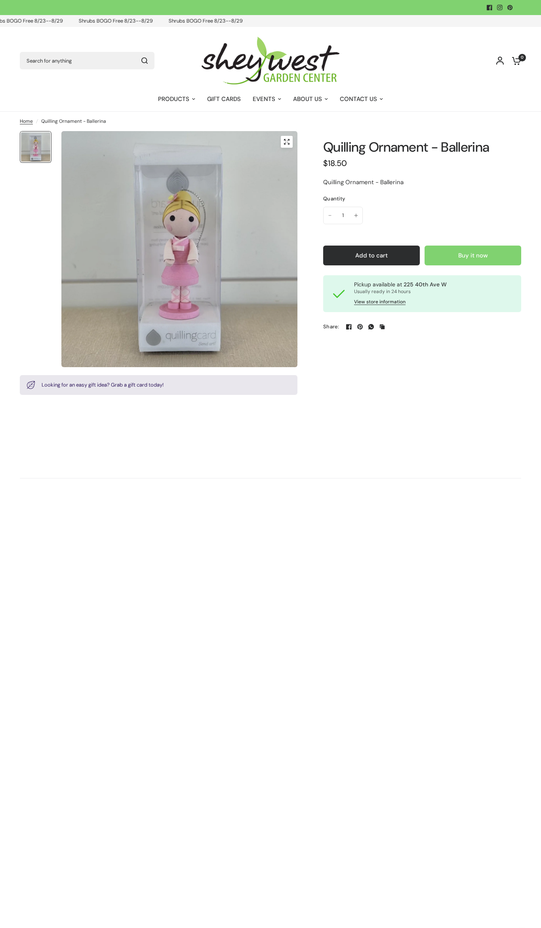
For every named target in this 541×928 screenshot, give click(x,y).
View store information (380, 301)
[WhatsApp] (371, 327)
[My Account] (500, 60)
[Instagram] (500, 7)
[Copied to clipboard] (382, 327)
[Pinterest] (510, 7)
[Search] (144, 60)
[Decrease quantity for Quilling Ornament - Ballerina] (330, 215)
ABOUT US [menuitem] (307, 99)
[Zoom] (287, 142)
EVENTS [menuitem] (264, 99)
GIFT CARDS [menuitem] (224, 99)
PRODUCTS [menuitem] (173, 99)
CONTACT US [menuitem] (358, 99)
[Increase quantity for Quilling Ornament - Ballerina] (356, 215)
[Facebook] (489, 7)
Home (26, 121)
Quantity (334, 198)
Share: (331, 326)
